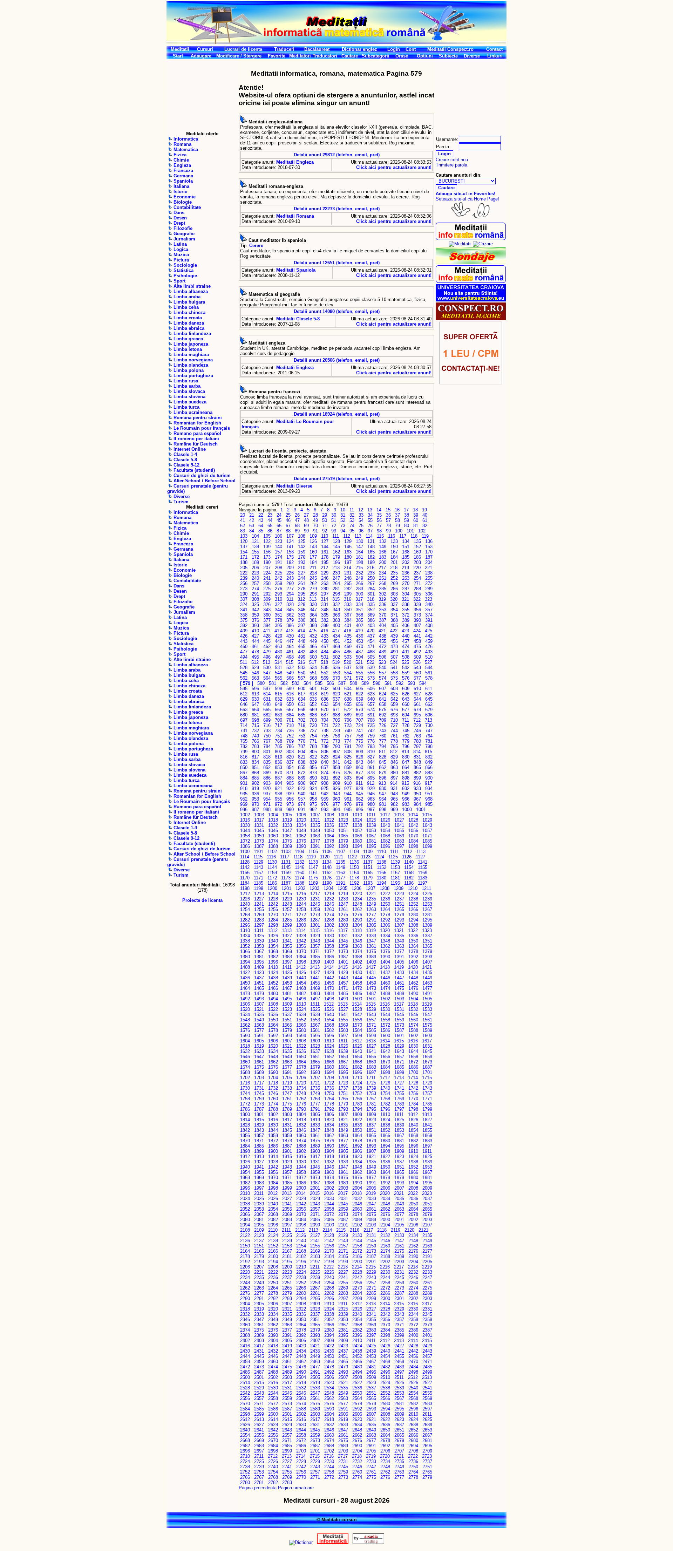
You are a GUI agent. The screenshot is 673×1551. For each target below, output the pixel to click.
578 (429, 678)
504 (359, 657)
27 (306, 515)
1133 (313, 862)
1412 (300, 967)
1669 (371, 1061)
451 (336, 641)
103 (244, 536)
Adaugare (201, 56)
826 (359, 757)
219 (405, 567)
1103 (286, 851)
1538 (301, 1014)
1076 (301, 841)
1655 (371, 1056)
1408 (245, 967)
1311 (259, 930)
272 (429, 583)
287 (406, 588)
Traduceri (284, 49)
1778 (329, 1104)
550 (302, 672)
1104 (299, 851)
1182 (409, 877)
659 (394, 704)
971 (267, 804)
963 (371, 799)
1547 (427, 1014)
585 (319, 683)
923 (302, 788)
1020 (301, 820)
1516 (385, 1004)
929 (371, 788)
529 (255, 667)
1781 (371, 1104)
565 (278, 678)
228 (313, 573)
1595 (315, 1035)
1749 (315, 1093)
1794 (357, 1109)
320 (394, 599)
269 (394, 583)
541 (394, 667)
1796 (385, 1109)
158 (290, 552)
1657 (399, 1056)
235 (394, 573)
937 (267, 793)
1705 (287, 1077)
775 (359, 741)
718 (290, 725)
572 (359, 678)
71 (324, 525)
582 (284, 683)
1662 (273, 1061)
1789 (287, 1109)
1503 (399, 998)
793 (371, 746)
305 (417, 594)
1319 (371, 930)
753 (302, 736)
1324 (245, 935)
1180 (381, 877)
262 (313, 583)
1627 (371, 1046)
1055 (399, 830)
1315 (314, 930)
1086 (245, 846)
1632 (245, 1051)
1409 (259, 967)
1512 (328, 1004)
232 (359, 573)
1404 (385, 962)
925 (325, 788)
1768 (385, 1098)
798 (429, 746)
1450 (245, 983)
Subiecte (448, 56)
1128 (245, 862)
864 (406, 767)
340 (429, 604)
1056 (413, 830)
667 (290, 709)
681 (255, 714)
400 (336, 625)
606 (371, 688)
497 (278, 657)
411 (267, 630)
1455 (315, 983)
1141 (422, 862)
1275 (343, 914)
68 (297, 525)
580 (261, 683)
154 (244, 552)
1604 (245, 1040)
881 (406, 772)
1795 (371, 1109)
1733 (287, 1088)
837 (290, 762)
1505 (427, 998)
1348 (385, 941)
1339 (259, 941)
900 (429, 778)
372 (406, 615)
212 (324, 567)
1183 (422, 877)
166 (383, 552)
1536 (273, 1014)
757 (348, 736)
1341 (287, 941)
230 (336, 573)
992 (313, 809)
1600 (385, 1035)
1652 (329, 1056)
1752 (357, 1093)
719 (302, 725)
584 (307, 683)
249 (359, 578)
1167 (395, 872)
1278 (385, 914)
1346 (357, 941)
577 (417, 678)
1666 (329, 1061)
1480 (273, 993)
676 (394, 709)
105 (267, 536)
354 (394, 609)
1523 (287, 1009)
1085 (427, 841)
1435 (427, 972)
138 (255, 546)
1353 (259, 946)
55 (370, 520)
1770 (413, 1098)
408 (429, 625)
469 (348, 646)
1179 (368, 877)
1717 (259, 1083)
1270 (273, 914)
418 (347, 630)
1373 (343, 951)
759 (371, 736)
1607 (287, 1040)
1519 (427, 1004)
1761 (287, 1098)
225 (278, 573)
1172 (272, 877)
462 (267, 646)
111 (335, 536)
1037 (343, 825)
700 (278, 720)
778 (394, 741)
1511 (315, 1004)
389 (406, 620)
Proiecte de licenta (202, 900)
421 (382, 630)
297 (325, 594)
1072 (245, 841)
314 (324, 599)
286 (394, 588)
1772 (245, 1104)
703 (313, 720)
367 (348, 615)
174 (278, 557)
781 (429, 741)
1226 (245, 899)
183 (383, 557)
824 (336, 757)
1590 (245, 1035)
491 (406, 651)
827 (371, 757)
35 (379, 515)
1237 (399, 899)
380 (302, 620)
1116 (271, 856)
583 (296, 683)
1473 (371, 988)
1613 (371, 1040)
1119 (311, 856)
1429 (343, 972)
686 (313, 714)
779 (406, 741)
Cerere (256, 245)
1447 (399, 977)
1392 (413, 956)
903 (267, 783)
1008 (329, 814)
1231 (315, 899)
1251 (399, 904)
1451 (259, 983)
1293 (399, 920)
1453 (287, 983)
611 (429, 688)
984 (417, 804)
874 (325, 772)
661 (417, 704)
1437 (259, 977)
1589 (427, 1030)
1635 (287, 1051)
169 (417, 552)
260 (290, 583)
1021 (315, 820)
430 (290, 636)
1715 (427, 1077)
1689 (259, 1072)
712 (417, 720)
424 (417, 630)
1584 (357, 1030)
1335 (399, 935)
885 (255, 778)
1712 (385, 1077)
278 (302, 588)
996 (359, 809)
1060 (273, 835)
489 (383, 651)
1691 (287, 1072)
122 (267, 541)
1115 (258, 856)
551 (313, 672)
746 (417, 730)
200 (383, 562)
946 (371, 793)
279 (313, 588)
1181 (395, 877)
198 (359, 562)
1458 (357, 983)
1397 (287, 962)
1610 (329, 1040)
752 (290, 736)
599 (290, 688)
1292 (385, 920)
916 (417, 783)
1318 (357, 930)
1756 (413, 1093)
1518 (413, 1004)
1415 (342, 967)
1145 (286, 867)
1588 (413, 1030)
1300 (301, 925)
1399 (315, 962)
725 (371, 725)
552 (325, 672)
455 (383, 641)
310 (278, 599)
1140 (409, 862)
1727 (399, 1083)
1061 (287, 835)
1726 (385, 1083)
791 (348, 746)
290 (244, 594)
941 (313, 793)
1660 (245, 1061)
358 (244, 615)
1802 (273, 1114)
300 (359, 594)
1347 (371, 941)
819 (278, 757)
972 (278, 804)
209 (290, 567)
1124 (379, 856)
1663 (287, 1061)
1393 (427, 956)
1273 (315, 914)
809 (359, 751)
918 (244, 788)
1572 (385, 1025)
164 (359, 552)
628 (429, 693)
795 (394, 746)
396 (290, 625)
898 (406, 778)
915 (405, 783)
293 (278, 594)
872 (302, 772)
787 (302, 746)
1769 (399, 1098)
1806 (329, 1114)
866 (429, 767)
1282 (245, 920)
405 (394, 625)
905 (290, 783)
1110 (381, 851)
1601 (399, 1035)
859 (348, 767)
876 (348, 772)
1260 (329, 909)
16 (397, 509)
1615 (399, 1040)
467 (325, 646)
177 (313, 557)
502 (336, 657)
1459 (371, 983)
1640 (357, 1051)
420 (371, 630)
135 (417, 541)
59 (406, 520)
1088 (273, 846)
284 (371, 588)
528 (244, 667)
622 (359, 693)
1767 (371, 1098)
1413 (314, 967)
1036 (329, 825)
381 (313, 620)
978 (348, 804)
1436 (245, 977)
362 (290, 615)
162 (336, 552)
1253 (427, 904)
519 (336, 662)
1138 (381, 862)
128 (336, 541)
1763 (315, 1098)
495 (255, 657)
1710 (357, 1077)
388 (394, 620)
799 (244, 751)
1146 (299, 867)
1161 (313, 872)
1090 (301, 846)
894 (359, 778)
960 (336, 799)
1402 (357, 962)
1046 (273, 830)
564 (267, 678)
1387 (343, 956)
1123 (366, 856)
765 (244, 741)
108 (302, 536)
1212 (245, 893)
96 (361, 530)
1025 (371, 820)
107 (290, 536)
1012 (385, 814)
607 (383, 688)
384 (348, 620)
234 (383, 573)
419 (359, 630)
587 (342, 683)
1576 (245, 1030)
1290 (357, 920)
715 (255, 725)
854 (290, 767)
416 (324, 630)
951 (429, 793)
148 (371, 546)
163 (348, 552)
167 (394, 552)
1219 (343, 893)
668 (302, 709)
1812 (413, 1114)
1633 (259, 1051)
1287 (315, 920)
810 (371, 751)
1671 (399, 1061)
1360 (357, 946)
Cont (411, 49)
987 (255, 809)
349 (336, 609)
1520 (245, 1009)
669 (313, 709)
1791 (315, 1109)
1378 (413, 951)
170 (429, 552)
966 (406, 799)
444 (255, 641)
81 (416, 525)
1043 (427, 825)
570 (336, 678)
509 (417, 657)
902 (255, 783)
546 (255, 672)
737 (313, 730)
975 (313, 804)
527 (428, 662)
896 (383, 778)
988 (267, 809)
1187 (286, 883)
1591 (259, 1035)
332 (336, 604)
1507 (259, 1004)
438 (383, 636)
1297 (259, 925)
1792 (329, 1109)
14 (379, 509)
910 (348, 783)
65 (270, 525)
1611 (343, 1040)
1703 (259, 1077)
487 (359, 651)
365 (325, 615)
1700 (413, 1072)
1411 (287, 967)
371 (394, 615)
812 (394, 751)
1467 (287, 988)
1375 (371, 951)
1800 (245, 1114)
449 (313, 641)
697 (244, 720)
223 (255, 573)
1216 (301, 893)
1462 (413, 983)
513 (266, 662)
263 (325, 583)
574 (383, 678)
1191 (340, 883)
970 (255, 804)
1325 (259, 935)
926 (336, 788)
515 (290, 662)
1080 (357, 841)
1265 (399, 909)
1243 (287, 904)
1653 (343, 1056)
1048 (301, 830)
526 (417, 662)
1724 (357, 1083)
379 (290, 620)
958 (313, 799)
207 (267, 567)
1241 (259, 904)
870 (278, 772)
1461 (399, 983)
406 (406, 625)
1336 (413, 935)
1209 (398, 888)
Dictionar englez (359, 49)
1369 (287, 951)
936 (255, 793)
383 (336, 620)
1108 (354, 851)
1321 (399, 930)
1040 (385, 825)
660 (406, 704)
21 (252, 515)
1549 (259, 1019)
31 (343, 515)
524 (394, 662)
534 (313, 667)
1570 (357, 1025)
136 (429, 541)
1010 (357, 814)
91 (315, 530)
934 (429, 788)
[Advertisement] (202, 95)
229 (325, 573)
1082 (385, 841)
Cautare (349, 56)
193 (302, 562)
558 (394, 672)
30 (334, 515)
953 (255, 799)
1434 (413, 972)
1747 (287, 1093)
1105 (313, 851)
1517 (399, 1004)
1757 (427, 1093)
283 (359, 588)
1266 (413, 909)
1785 (427, 1104)
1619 (259, 1046)
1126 (407, 856)
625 (394, 693)
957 (302, 799)
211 (313, 567)
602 (325, 688)
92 (324, 530)
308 (255, 599)
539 (371, 667)
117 (403, 536)
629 (244, 699)
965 (394, 799)
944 (348, 793)
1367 (259, 951)
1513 (342, 1004)
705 (336, 720)
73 (343, 525)
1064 (329, 835)
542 (406, 667)
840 (325, 762)
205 (244, 567)
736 (302, 730)
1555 (343, 1019)
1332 (357, 935)
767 (267, 741)
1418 (385, 967)
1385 (315, 956)
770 (302, 741)
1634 (273, 1051)
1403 (371, 962)
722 (336, 725)
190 (267, 562)
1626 (357, 1046)
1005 (287, 814)
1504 (413, 998)
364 (313, 615)
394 (267, 625)
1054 (385, 830)
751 (278, 736)
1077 (315, 841)
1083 (399, 841)
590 (377, 683)
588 (353, 683)
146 (348, 546)
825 (348, 757)
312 (301, 599)
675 (383, 709)
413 (290, 630)
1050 (329, 830)
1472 (357, 988)
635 (313, 699)
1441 (315, 977)
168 (406, 552)
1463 (427, 983)
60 (416, 520)
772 (325, 741)
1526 (329, 1009)
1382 (273, 956)
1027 (399, 820)
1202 (300, 888)
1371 (315, 951)
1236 (385, 899)
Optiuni (425, 56)
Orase (401, 56)
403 (371, 625)
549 (290, 672)
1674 (245, 1067)
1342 (301, 941)
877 (359, 772)
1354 (273, 946)
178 (325, 557)
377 (267, 620)
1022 (329, 820)
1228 (273, 899)
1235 (371, 899)
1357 (315, 946)
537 (348, 667)
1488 (385, 993)
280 (325, 588)
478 (255, 651)
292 (267, 594)
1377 (399, 951)
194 (313, 562)
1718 (273, 1083)
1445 (371, 977)
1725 (371, 1083)
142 (302, 546)
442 (429, 636)
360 (267, 615)
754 (313, 736)
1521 (259, 1009)
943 (336, 793)
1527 (343, 1009)
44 (270, 520)
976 (325, 804)
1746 (273, 1093)
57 (388, 520)
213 (336, 567)
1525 (315, 1009)
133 (394, 541)
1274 (329, 914)
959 (325, 799)
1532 (413, 1009)
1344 (329, 941)
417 (336, 630)
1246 (329, 904)
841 (336, 762)
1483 (315, 993)
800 (255, 751)
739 (336, 730)
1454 (301, 983)
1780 (357, 1104)
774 (348, 741)
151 (406, 546)
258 (267, 583)
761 (394, 736)
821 (302, 757)
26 (297, 515)
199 (371, 562)
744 (394, 730)
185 (406, 557)
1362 (385, 946)
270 (406, 583)
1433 (399, 972)
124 (290, 541)
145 (336, 546)
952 (244, 799)
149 (383, 546)
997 (371, 809)
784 (267, 746)
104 (255, 536)
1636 (301, 1051)
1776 (301, 1104)
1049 (315, 830)
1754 (385, 1093)
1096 (385, 846)
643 (406, 699)
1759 (259, 1098)
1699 (399, 1072)
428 (267, 636)
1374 (357, 951)
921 (278, 788)
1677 (287, 1067)
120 (244, 541)
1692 (301, 1072)
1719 (287, 1083)
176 (302, 557)
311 (290, 599)
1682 (357, 1067)
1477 (427, 988)
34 (370, 515)
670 (325, 709)
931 (394, 788)
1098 (413, 846)
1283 (259, 920)
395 (278, 625)
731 (244, 730)
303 (394, 594)
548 (278, 672)
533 (302, 667)
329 (302, 604)
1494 (273, 998)
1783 (399, 1104)
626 (406, 693)
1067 (371, 835)
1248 (357, 904)
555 (359, 672)
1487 (371, 993)
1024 (357, 820)
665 (267, 709)
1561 (427, 1019)
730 (429, 725)
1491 (427, 993)
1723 (343, 1083)
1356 (301, 946)
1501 (371, 998)
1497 (315, 998)
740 (348, 730)
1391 (399, 956)
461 (255, 646)
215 (359, 567)
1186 (272, 883)
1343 (315, 941)
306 (429, 594)
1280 (413, 914)
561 (429, 672)
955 (278, 799)
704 (325, 720)
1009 (343, 814)
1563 (259, 1025)
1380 (245, 956)
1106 (327, 851)
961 (348, 799)
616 (290, 693)
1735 (315, 1088)
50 (324, 520)
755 (325, 736)
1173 (286, 877)
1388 (357, 956)
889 (302, 778)
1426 (301, 972)
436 (359, 636)
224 (267, 573)
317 (359, 599)
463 (278, 646)
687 (325, 714)
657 (371, 704)
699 (267, 720)
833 (244, 762)
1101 (258, 851)
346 (302, 609)
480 (278, 651)
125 (302, 541)
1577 (259, 1030)
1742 (413, 1088)
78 (388, 525)
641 (383, 699)
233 (371, 573)
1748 (301, 1093)
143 (313, 546)
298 (336, 594)
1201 (286, 888)
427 (255, 636)
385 (359, 620)
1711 (371, 1077)
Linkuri (495, 56)
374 (429, 615)
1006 (301, 814)
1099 (427, 846)
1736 (329, 1088)
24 (279, 515)
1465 (259, 988)
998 (383, 809)
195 (325, 562)
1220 (357, 893)
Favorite (276, 56)
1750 (329, 1093)
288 (417, 588)
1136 (354, 862)
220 (417, 567)
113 (358, 536)
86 (270, 530)
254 (417, 578)
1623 (315, 1046)
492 (417, 651)
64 (261, 525)
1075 (287, 841)
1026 (385, 820)
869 (267, 772)
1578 (273, 1030)
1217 (315, 893)
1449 (427, 977)
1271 (287, 914)
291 (255, 594)
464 (290, 646)
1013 (399, 814)
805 (313, 751)
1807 (343, 1114)
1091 (315, 846)
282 (348, 588)
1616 (413, 1040)
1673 (427, 1061)
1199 (258, 888)
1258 (301, 909)
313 (313, 599)
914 (394, 783)
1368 (273, 951)
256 (244, 583)
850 (244, 767)
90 (306, 530)
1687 (427, 1067)
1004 (273, 814)
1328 (301, 935)
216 (371, 567)
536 (336, 667)
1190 (327, 883)
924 (313, 788)
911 (359, 783)
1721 (315, 1083)
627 (417, 693)
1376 (385, 951)
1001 (421, 809)
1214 (273, 893)
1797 (399, 1109)
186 (417, 557)
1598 (357, 1035)
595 (244, 688)
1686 (413, 1067)
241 (267, 578)
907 (313, 783)
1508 (273, 1004)
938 (278, 793)
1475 (399, 988)
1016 (245, 820)
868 (255, 772)
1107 (340, 851)
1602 (413, 1035)
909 (336, 783)
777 (383, 741)
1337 (427, 935)
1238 (413, 899)
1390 (385, 956)
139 (267, 546)
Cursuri (205, 49)
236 (406, 573)
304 (406, 594)
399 (325, 625)
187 (429, 557)
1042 (413, 825)
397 (302, 625)
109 (313, 536)
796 (406, 746)
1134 (327, 862)
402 (359, 625)
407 (417, 625)
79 (397, 525)
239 (244, 578)
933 (417, 788)
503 (348, 657)
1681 (343, 1067)
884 (244, 778)
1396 (273, 962)
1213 (259, 893)
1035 (315, 825)
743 (383, 730)
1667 (343, 1061)
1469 (315, 988)
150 (394, 546)
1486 (357, 993)
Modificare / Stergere (238, 56)
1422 (245, 972)
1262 (357, 909)
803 (290, 751)
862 (383, 767)
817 (255, 757)
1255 (259, 909)
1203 (314, 888)
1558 (385, 1019)
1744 (245, 1093)
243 (290, 578)
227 (302, 573)
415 (313, 630)
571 (348, 678)
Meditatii (180, 49)
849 (429, 762)
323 (428, 599)
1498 (329, 998)
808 (348, 751)
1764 (329, 1098)
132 (383, 541)
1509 (287, 1004)
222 (244, 573)
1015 (427, 814)
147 (359, 546)
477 (244, 651)
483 (313, 651)
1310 (245, 930)
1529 (371, 1009)
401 (348, 625)
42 (252, 520)
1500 (357, 998)
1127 (420, 856)
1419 (399, 967)
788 (313, 746)
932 (406, 788)
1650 (301, 1056)
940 (302, 793)
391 (429, 620)
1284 (273, 920)
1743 (427, 1088)
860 (359, 767)
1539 (315, 1014)
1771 (427, 1098)
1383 (287, 956)
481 (290, 651)
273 (244, 588)
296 (313, 594)
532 (290, 667)
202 (406, 562)
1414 (328, 967)
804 (302, 751)
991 (302, 809)
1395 (259, 962)
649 (278, 704)
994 (336, 809)
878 (371, 772)
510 (429, 657)
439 (394, 636)
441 (417, 636)
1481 (287, 993)
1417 (371, 967)
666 (278, 709)
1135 (340, 862)
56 (379, 520)
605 (359, 688)
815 (428, 751)
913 (382, 783)
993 (325, 809)
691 (371, 714)
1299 (287, 925)
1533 (427, 1009)
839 (313, 762)
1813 (427, 1114)
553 (336, 672)
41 (242, 520)
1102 (272, 851)
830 (406, 757)
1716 (245, 1083)
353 (383, 609)
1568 (329, 1025)
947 (383, 793)
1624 (329, 1046)
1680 (329, 1067)
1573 (399, 1025)
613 (255, 693)
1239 (427, 899)
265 (348, 583)
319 (382, 599)
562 (244, 678)
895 (371, 778)
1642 (385, 1051)
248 (348, 578)
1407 (427, 962)
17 (406, 509)
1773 (259, 1104)
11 (351, 509)
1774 (273, 1104)
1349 (399, 941)
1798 (413, 1109)
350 (348, 609)
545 (244, 672)
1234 (357, 899)
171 (244, 557)
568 (313, 678)
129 (348, 541)
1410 (273, 967)
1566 (301, 1025)
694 (406, 714)
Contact (494, 49)
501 (325, 657)
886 (267, 778)
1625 (343, 1046)
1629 (399, 1046)
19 (424, 509)
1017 (259, 820)
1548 (245, 1019)
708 (371, 720)
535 (325, 667)
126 (313, 541)
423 (405, 630)
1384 (301, 956)
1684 (385, 1067)
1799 (427, 1109)
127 (325, 541)
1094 (357, 846)
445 (267, 641)
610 (417, 688)
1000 (407, 809)
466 (313, 646)
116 (391, 536)
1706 (301, 1077)
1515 (371, 1004)
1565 (287, 1025)
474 (406, 646)
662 (429, 704)
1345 (343, 941)
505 (371, 657)
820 (290, 757)
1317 (342, 930)
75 (361, 525)
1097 (399, 846)
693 (394, 714)
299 (348, 594)
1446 (385, 977)
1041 (399, 825)
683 (278, 714)
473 (394, 646)
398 (313, 625)
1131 (286, 862)
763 (417, 736)
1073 (259, 841)
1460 (385, 983)
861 (371, 767)
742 (371, 730)
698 (255, 720)
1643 (399, 1051)
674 (371, 709)
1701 (427, 1072)
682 (267, 714)
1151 (368, 867)
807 (336, 751)
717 (278, 725)
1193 (368, 883)
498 (290, 657)
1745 (259, 1093)
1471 (343, 988)
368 (359, 615)
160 (313, 552)
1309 (427, 925)
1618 (245, 1046)
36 (388, 515)
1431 (371, 972)
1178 (354, 877)
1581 (315, 1030)
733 (267, 730)
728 (406, 725)
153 (429, 546)
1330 (329, 935)
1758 (245, 1098)
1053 (371, 830)
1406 (413, 962)
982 (394, 804)
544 (429, 667)
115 (380, 536)
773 (336, 741)
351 (359, 609)
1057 (427, 830)
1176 (327, 877)
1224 (413, 893)
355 (406, 609)
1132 (299, 862)
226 (290, 573)
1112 (408, 851)
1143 (258, 867)
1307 (399, 925)
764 (429, 736)
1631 (427, 1046)
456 (394, 641)
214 (347, 567)
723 (348, 725)
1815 (259, 1119)
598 (278, 688)
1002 (245, 814)
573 (371, 678)
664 (255, 709)
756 (336, 736)
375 (244, 620)
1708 (329, 1077)
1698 (385, 1072)
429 (278, 636)
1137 (368, 862)
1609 (315, 1040)
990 (290, 809)
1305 (371, 925)
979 (359, 804)
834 (255, 762)
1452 (273, 983)
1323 (427, 930)
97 (370, 530)
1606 (273, 1040)
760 (383, 736)
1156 (245, 872)
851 (255, 767)
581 (272, 683)
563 (255, 678)
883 (429, 772)
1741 (399, 1088)
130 (359, 541)
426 (244, 636)
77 (379, 525)
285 (383, 588)
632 (278, 699)
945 (359, 793)
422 (394, 630)
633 (290, 699)
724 (359, 725)
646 (244, 704)
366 (336, 615)
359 (255, 615)
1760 (273, 1098)
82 (425, 525)
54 (361, 520)
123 (278, 541)
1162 (327, 872)
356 (417, 609)
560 (417, 672)
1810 (385, 1114)
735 (290, 730)
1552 (301, 1019)
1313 (286, 930)
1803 (287, 1114)
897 (394, 778)
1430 (357, 972)
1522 (273, 1009)
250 (371, 578)
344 (278, 609)
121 (255, 541)
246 (325, 578)
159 (302, 552)
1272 (301, 914)
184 (394, 557)
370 (383, 615)
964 (383, 799)
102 (422, 530)
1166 (381, 872)
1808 (357, 1114)
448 (302, 641)
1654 (357, 1056)
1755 (399, 1093)
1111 (394, 851)
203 (417, 562)
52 (343, 520)
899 (417, 778)
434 (336, 636)
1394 (245, 962)
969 (244, 804)
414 (301, 630)
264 (336, 583)
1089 (287, 846)
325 (255, 604)
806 (325, 751)
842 (348, 762)
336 (383, 604)
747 (429, 730)
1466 (273, 988)
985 (429, 804)
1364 (413, 946)
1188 (299, 883)
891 (325, 778)
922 (290, 788)
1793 (343, 1109)
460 (244, 646)
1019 (287, 820)
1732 (273, 1088)
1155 (422, 867)
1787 (259, 1109)
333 (348, 604)
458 (417, 641)
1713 (399, 1077)
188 (244, 562)
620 (336, 693)
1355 (287, 946)
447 (290, 641)
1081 (371, 841)
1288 (329, 920)
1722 (329, 1083)
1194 (381, 883)
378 (278, 620)
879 (383, 772)
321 (405, 599)
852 (267, 767)
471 (371, 646)
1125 (393, 856)
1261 (343, 909)
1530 (385, 1009)
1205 (342, 888)
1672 (413, 1061)
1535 (259, 1014)
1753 (371, 1093)
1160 (299, 872)
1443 (343, 977)
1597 (343, 1035)
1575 (427, 1025)
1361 (371, 946)
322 (417, 599)
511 (244, 662)
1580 (301, 1030)
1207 (370, 888)
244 (302, 578)
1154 (409, 867)
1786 (245, 1109)
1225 (427, 893)
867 (244, 772)
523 (382, 662)
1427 (315, 972)
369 (371, 615)
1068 (385, 835)
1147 (313, 867)
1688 (245, 1072)
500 (313, 657)
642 (394, 699)
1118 (298, 856)
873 (313, 772)
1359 (343, 946)
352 (371, 609)
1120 (325, 856)
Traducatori (325, 56)
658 (383, 704)
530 (267, 667)
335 (371, 604)
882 (417, 772)
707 (359, 720)
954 (267, 799)
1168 (409, 872)
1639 (343, 1051)
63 (252, 525)
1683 (371, 1067)
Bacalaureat (316, 49)
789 (325, 746)
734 (278, 730)
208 (278, 567)
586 (330, 683)
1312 (272, 930)
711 (405, 720)
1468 (301, 988)
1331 (343, 935)
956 (290, 799)
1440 (301, 977)
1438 (273, 977)
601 (313, 688)
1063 (315, 835)
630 (255, 699)
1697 (371, 1072)
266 (359, 583)
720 (313, 725)
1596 (329, 1035)
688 (336, 714)
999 (394, 809)
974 (302, 804)
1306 (385, 925)
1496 (301, 998)
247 (336, 578)
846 (394, 762)
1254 (245, 909)
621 (348, 693)
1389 (371, 956)
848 (417, 762)
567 (302, 678)
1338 (245, 941)
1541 (343, 1014)
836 (278, 762)
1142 (245, 867)
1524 (301, 1009)
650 (290, 704)
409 (244, 630)
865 (417, 767)
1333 (371, 935)
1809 (371, 1114)
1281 (427, 914)
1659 (427, 1056)
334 (359, 604)
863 (394, 767)
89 (297, 530)
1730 (245, 1088)
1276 (357, 914)
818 (267, 757)
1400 (329, 962)
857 (325, 767)
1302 (329, 925)
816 (244, 757)
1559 (399, 1019)
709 (383, 720)
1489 (399, 993)
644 (417, 699)
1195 (395, 883)
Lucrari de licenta (243, 49)
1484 (329, 993)
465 (302, 646)
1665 (315, 1061)
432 (313, 636)
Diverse (472, 56)
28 (315, 515)
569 (325, 678)
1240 (245, 904)
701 (290, 720)
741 (359, 730)
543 (417, 667)
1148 (327, 867)
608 (394, 688)
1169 (422, 872)
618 (313, 693)
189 (255, 562)
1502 (385, 998)
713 (428, 720)
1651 (315, 1056)
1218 (329, 893)
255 (429, 578)
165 (371, 552)
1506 (245, 1004)
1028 (413, 820)
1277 (371, 914)
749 (255, 736)
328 (290, 604)
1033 (287, 825)
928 (359, 788)
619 (325, 693)
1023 (343, 820)
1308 (413, 925)
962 (359, 799)
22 (261, 515)
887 (278, 778)
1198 (245, 888)
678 (417, 709)
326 (267, 604)
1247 (343, 904)
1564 (273, 1025)
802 (278, 751)
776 (371, 741)
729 (417, 725)
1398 (301, 962)
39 (416, 515)
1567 (315, 1025)
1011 (371, 814)
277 (290, 588)
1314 (300, 930)
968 (429, 799)
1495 (287, 998)
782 (244, 746)
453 (359, 641)
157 (278, 552)
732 (255, 730)
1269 (259, 914)
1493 (259, 998)
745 (406, 730)
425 (428, 630)
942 (325, 793)
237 (417, 573)
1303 (343, 925)
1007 (315, 814)
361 (278, 615)
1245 (315, 904)
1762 (301, 1098)
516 (301, 662)
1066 (357, 835)
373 (417, 615)
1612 (357, 1040)
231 (348, 573)
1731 (259, 1088)
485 (336, 651)
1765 (343, 1098)
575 (394, 678)
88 (288, 530)
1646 (245, 1056)
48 (306, 520)
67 (288, 525)
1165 (368, 872)
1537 (287, 1014)
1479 (259, 993)
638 (348, 699)
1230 (301, 899)
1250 (385, 904)
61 (425, 520)
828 (383, 757)
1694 (329, 1072)
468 (336, 646)
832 (429, 757)
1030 (245, 825)
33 (361, 515)
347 (313, 609)
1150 (354, 867)
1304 (357, 925)
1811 (399, 1114)
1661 (259, 1061)
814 (417, 751)
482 (302, 651)
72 (334, 525)
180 (348, 557)
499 (302, 657)
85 (261, 530)
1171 (258, 877)
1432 (385, 972)
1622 (301, 1046)
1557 (371, 1019)
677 (406, 709)
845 (383, 762)
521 (359, 662)
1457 (343, 983)
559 (406, 672)
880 (394, 772)
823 (325, 757)
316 (347, 599)
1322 (413, 930)
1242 (273, 904)
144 (325, 546)
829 (394, 757)
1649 (287, 1056)
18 (415, 509)
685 (302, 714)
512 (255, 662)
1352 (245, 946)
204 (429, 562)
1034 (301, 825)
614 (267, 693)
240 (255, 578)
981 (383, 804)
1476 (413, 988)
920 (267, 788)
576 (406, 678)
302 (383, 594)
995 (348, 809)
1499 (343, 998)
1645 (427, 1051)
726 (383, 725)
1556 (357, 1019)
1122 (352, 856)
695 (417, 714)
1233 (343, 899)
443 (244, 641)
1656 (385, 1056)
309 (267, 599)
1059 (259, 835)
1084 (413, 841)
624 (383, 693)
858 (336, 767)
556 (371, 672)
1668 (357, 1061)
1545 (399, 1014)
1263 (371, 909)
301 (371, 594)
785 (278, 746)
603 (336, 688)
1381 (259, 956)
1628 (385, 1046)
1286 (301, 920)
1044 (245, 830)
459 (429, 641)
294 (290, 594)
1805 (315, 1114)
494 (244, 657)
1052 (357, 830)
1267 (427, 909)
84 (252, 530)
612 (244, 693)
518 (324, 662)
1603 (427, 1035)
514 (278, 662)
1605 (259, 1040)
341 (244, 609)
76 (370, 525)
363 (302, 615)
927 (348, 788)
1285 (287, 920)
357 (429, 609)
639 (359, 699)
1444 (357, 977)
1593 (287, 1035)
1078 (329, 841)
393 (255, 625)
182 (371, 557)
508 (406, 657)
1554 (329, 1019)
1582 (329, 1030)
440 (406, 636)
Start (178, 56)
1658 (413, 1056)
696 (429, 714)
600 (302, 688)
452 (348, 641)
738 (325, 730)
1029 (427, 820)
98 (379, 530)
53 (352, 520)
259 (278, 583)
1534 (245, 1014)
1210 (412, 888)
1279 (399, 914)
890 (313, 778)
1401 (343, 962)
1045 (259, 830)
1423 (259, 972)
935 (244, 793)
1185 (258, 883)
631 (267, 699)
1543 (371, 1014)
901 (244, 783)
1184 (245, 883)
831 (417, 757)
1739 (371, 1088)
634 (302, 699)
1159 (286, 872)
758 (359, 736)
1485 (343, 993)
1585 (371, 1030)
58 (397, 520)
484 (325, 651)
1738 (357, 1088)
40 (425, 515)
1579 (287, 1030)
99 (388, 530)
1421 (427, 967)
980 (371, 804)
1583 (343, 1030)
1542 (357, 1014)
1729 (427, 1083)
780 (417, 741)
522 (371, 662)
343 (267, 609)
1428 (329, 972)
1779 (343, 1104)
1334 (385, 935)
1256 (273, 909)
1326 (273, 935)
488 (371, 651)
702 (302, 720)
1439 (287, 977)
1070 (413, 835)
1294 (413, 920)
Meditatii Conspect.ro (450, 49)
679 (429, 709)
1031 (259, 825)
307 (244, 599)
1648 (273, 1056)
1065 (343, 835)
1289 (343, 920)
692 (383, 714)
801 (267, 751)
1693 (315, 1072)
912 (371, 783)
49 (315, 520)
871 (290, 772)
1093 (343, 846)
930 (383, 788)
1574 (413, 1025)
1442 (329, 977)
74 (352, 525)
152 (417, 546)
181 (359, 557)
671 (336, 709)
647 (255, 704)
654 (336, 704)
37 (397, 515)
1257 (287, 909)
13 (370, 509)
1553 (315, 1019)
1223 (399, 893)
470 (359, 646)
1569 (343, 1025)
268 (383, 583)
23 (270, 515)
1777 (315, 1104)
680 (244, 714)
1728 (413, 1083)
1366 (245, 951)
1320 (385, 930)
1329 (315, 935)
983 (406, 804)
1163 (340, 872)
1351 (427, 941)
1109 (368, 851)
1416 (357, 967)
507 (394, 657)
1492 (245, 998)
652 (313, 704)
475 (417, 646)
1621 (287, 1046)
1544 (385, 1014)
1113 (421, 851)
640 (371, 699)
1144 (272, 867)
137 (244, 546)
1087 (259, 846)
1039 (371, 825)
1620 (273, 1046)
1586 (385, 1030)
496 (267, 657)
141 (290, 546)
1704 (273, 1077)
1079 (343, 841)
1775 (287, 1104)
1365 (427, 946)
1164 (354, 872)
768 (278, 741)
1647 (259, 1056)
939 (290, 793)
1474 (385, 988)
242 (278, 578)
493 (429, 651)
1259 (315, 909)
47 (297, 520)
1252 (413, 904)
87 (279, 530)
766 (255, 741)
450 (325, 641)
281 (336, 588)
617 (302, 693)
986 (244, 809)
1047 (287, 830)
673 (359, 709)
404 (383, 625)
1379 (427, 951)
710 (394, 720)
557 (383, 672)
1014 (413, 814)
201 (394, 562)
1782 (385, 1104)
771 (313, 741)
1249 (371, 904)
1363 (399, 946)
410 (255, 630)
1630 (413, 1046)
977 (336, 804)
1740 (385, 1088)
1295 (427, 920)
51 (334, 520)
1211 (426, 888)
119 (425, 536)
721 (325, 725)
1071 (427, 835)
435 (348, 636)
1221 (371, 893)
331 (325, 604)
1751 (343, 1093)
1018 (273, 820)
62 (242, 525)
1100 (245, 851)
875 (336, 772)
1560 (413, 1019)
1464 (245, 988)
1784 (413, 1104)
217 (382, 567)
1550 (273, 1019)
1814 (245, 1119)
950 (417, 793)
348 (325, 609)
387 (383, 620)
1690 (273, 1072)
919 (255, 788)
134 (406, 541)
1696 (357, 1072)
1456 (329, 983)
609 (406, 688)
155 (255, 552)
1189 (313, 883)
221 (428, 567)
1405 (399, 962)
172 (255, 557)
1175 (313, 877)
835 (267, 762)
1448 (413, 977)
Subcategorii (375, 56)
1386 (329, 956)
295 (302, 594)
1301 (315, 925)
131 (371, 541)
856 (313, 767)
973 (290, 804)
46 (288, 520)
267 (371, 583)
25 (288, 515)
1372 (329, 951)
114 (369, 536)
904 (278, 783)
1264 (385, 909)
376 (255, 620)
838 (302, 762)
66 (279, 525)
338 (406, 604)
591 (388, 683)
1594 (301, 1035)
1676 (273, 1067)
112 (347, 536)
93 (334, 530)
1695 (343, 1072)
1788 (273, 1109)
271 (417, 583)
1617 (427, 1040)
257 (255, 583)
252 (394, 578)
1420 (413, 967)
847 (406, 762)
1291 (371, 920)
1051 (343, 830)
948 (394, 793)
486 (348, 651)
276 (278, 588)
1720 (301, 1083)
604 (348, 688)
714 (244, 725)
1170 (245, 877)
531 (278, 667)
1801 (259, 1114)
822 (313, 757)
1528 (357, 1009)
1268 (245, 914)
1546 (413, 1014)
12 (361, 509)
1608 (301, 1040)
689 (348, 714)
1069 (399, 835)
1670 (385, 1061)
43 (261, 520)
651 (302, 704)
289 (429, 588)
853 (278, 767)
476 (429, 646)
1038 (357, 825)
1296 (245, 925)
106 (278, 536)
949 (406, 793)
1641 (371, 1051)
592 (400, 683)
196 (336, 562)
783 (255, 746)
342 (255, 609)
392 (244, 625)
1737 (343, 1088)
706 (348, 720)
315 (336, 599)
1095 (371, 846)
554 (348, 672)
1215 (287, 893)
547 (267, 672)
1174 (299, 877)
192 (290, 562)
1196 (409, 883)
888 (290, 778)
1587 (399, 1030)
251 (383, 578)
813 (405, 751)
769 (290, 741)
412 (278, 630)
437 (371, 636)
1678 (301, 1067)
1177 (340, 877)
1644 (413, 1051)
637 (336, 699)
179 (336, 557)
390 (417, 620)
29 (324, 515)
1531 (399, 1009)
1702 (245, 1077)
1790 (301, 1109)
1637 (315, 1051)
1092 (329, 846)
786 (290, 746)
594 (423, 683)
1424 (273, 972)
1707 (315, 1077)
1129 (258, 862)
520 (347, 662)
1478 (245, 993)
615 (278, 693)
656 (359, 704)
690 (359, 714)
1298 (273, 925)
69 (306, 525)
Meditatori (300, 56)
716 (267, 725)
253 (406, 578)
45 (279, 520)
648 (267, 704)
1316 (328, 930)
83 (242, 530)
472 (383, 646)
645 (429, 699)
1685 (399, 1067)
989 (278, 809)
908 (325, 783)
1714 (413, 1077)
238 (429, 573)
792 (359, 746)
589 (365, 683)
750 (267, 736)
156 (267, 552)
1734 (301, 1088)
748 (244, 736)
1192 (354, 883)
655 (348, 704)
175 (290, 557)
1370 (301, 951)
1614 (385, 1040)
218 (394, 567)
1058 (245, 835)
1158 (272, 872)
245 (313, 578)
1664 (301, 1061)
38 (406, 515)
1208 (384, 888)
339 (417, 604)
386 (371, 620)
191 (278, 562)
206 (255, 567)
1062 (301, 835)
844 (371, 762)
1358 (329, 946)
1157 (258, 872)
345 (290, 609)
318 (371, 599)
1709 (343, 1077)
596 (255, 688)
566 (290, 678)
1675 (259, 1067)
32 (352, 515)
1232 (329, 899)
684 (290, 714)
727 (394, 725)
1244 (301, 904)
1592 (273, 1035)
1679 (315, 1067)
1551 (287, 1019)
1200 (272, 888)
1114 (245, 856)
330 (313, 604)
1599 (371, 1035)
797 (417, 746)
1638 (329, 1051)
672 (348, 709)
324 (244, 604)
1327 (287, 935)
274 (255, 588)
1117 (285, 856)
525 (405, 662)
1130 (272, 862)
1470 (329, 988)
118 (414, 536)
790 (336, 746)
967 (417, 799)
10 (343, 509)
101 (410, 530)
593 (411, 683)
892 (336, 778)
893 (348, 778)
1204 (328, 888)
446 (278, 641)
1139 (395, 862)
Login (393, 49)
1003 (259, 814)
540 (383, 667)
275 (267, 588)
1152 (381, 867)
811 (382, 751)
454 (371, 641)
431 (302, 636)
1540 (329, 1014)
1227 (259, 899)
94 (343, 530)
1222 (385, 893)
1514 (357, 1004)
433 (325, 636)
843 (359, 762)
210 (302, 567)
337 (394, 604)
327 (278, 604)
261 (302, 583)
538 (359, 667)
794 (383, 746)
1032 (273, 825)
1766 (357, 1098)
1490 (413, 993)
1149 (340, 867)
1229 (287, 899)
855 (302, 767)
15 (388, 509)
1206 (356, 888)
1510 (301, 1004)
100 (399, 530)
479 (267, 651)
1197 (422, 883)
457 (406, 641)
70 (315, 525)
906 (302, 783)
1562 (245, 1025)
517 (313, 662)
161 (325, 552)
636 (325, 699)
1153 (395, 867)
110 (324, 536)
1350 (413, 941)
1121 (338, 856)
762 (406, 736)
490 (394, 651)
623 (371, 693)
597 (267, 688)
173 (267, 557)
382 (325, 620)
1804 (301, 1114)
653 (325, 704)
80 (406, 525)
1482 (301, 993)
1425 (287, 972)
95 (352, 530)
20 (242, 515)
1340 (273, 941)
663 (244, 709)
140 (278, 546)
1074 (273, 841)
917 (428, 783)
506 (383, 657)
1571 (371, 1025)
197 (348, 562)
